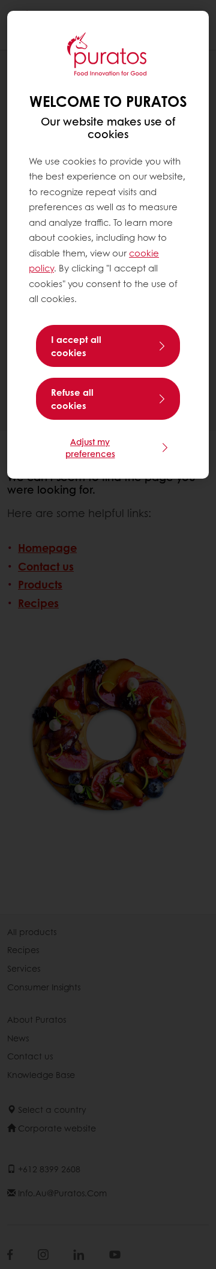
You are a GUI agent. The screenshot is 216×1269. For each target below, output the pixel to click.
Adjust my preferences (90, 447)
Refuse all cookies (72, 399)
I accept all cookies (76, 346)
